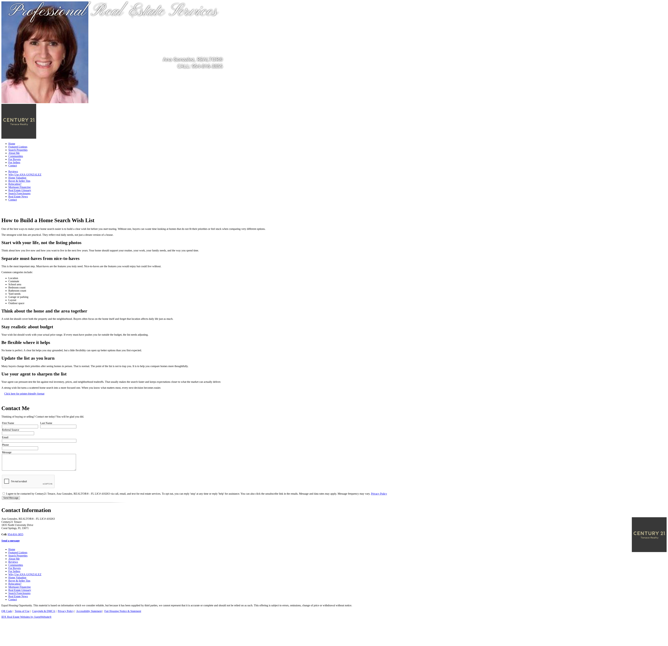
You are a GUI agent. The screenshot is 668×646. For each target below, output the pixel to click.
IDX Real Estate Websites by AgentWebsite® (26, 616)
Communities (15, 156)
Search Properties (17, 149)
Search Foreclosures (19, 193)
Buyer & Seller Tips (19, 180)
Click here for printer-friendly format (24, 393)
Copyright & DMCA (43, 611)
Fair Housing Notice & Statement (122, 611)
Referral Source (10, 429)
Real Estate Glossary (19, 190)
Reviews (13, 171)
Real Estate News (18, 196)
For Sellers (14, 162)
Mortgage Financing (19, 187)
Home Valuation (17, 177)
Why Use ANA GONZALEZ (24, 174)
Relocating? (14, 184)
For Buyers (14, 159)
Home (11, 143)
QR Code (6, 611)
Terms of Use (22, 611)
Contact (12, 165)
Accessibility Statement (89, 611)
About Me (14, 153)
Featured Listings (17, 146)
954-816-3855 (15, 534)
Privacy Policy (379, 493)
